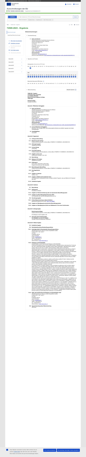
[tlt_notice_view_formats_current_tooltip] (75, 89)
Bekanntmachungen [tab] (12, 32)
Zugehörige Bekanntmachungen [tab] (14, 35)
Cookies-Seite (17, 451)
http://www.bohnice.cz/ (42, 54)
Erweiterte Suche (31, 19)
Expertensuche (39, 19)
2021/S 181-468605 (51, 201)
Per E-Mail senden (15, 50)
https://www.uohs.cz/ (43, 240)
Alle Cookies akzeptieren (49, 450)
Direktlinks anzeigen (15, 43)
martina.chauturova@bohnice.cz (41, 50)
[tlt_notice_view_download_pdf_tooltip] (28, 76)
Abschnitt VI (11, 71)
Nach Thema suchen (47, 19)
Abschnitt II (11, 62)
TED (8, 24)
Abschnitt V (11, 68)
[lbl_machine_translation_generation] (43, 81)
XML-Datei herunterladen (16, 40)
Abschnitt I (11, 58)
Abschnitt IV (11, 65)
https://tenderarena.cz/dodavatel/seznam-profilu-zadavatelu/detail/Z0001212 (59, 55)
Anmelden (69, 4)
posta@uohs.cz (38, 236)
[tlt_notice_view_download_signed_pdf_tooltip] (30, 68)
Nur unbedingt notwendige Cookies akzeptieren (68, 450)
